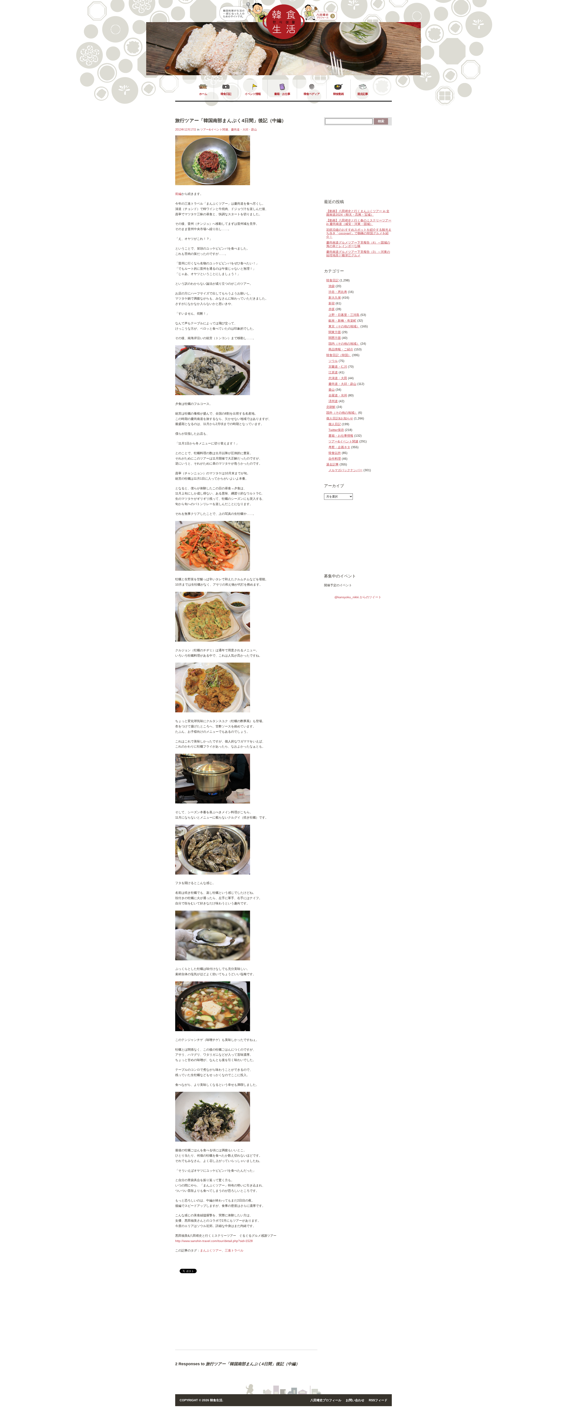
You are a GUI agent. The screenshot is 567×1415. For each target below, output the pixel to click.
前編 (178, 194)
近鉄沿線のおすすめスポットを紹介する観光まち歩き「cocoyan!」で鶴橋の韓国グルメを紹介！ (358, 233)
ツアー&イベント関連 (214, 129)
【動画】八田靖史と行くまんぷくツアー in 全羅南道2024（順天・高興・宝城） (357, 212)
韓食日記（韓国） (338, 355)
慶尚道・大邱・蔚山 (244, 129)
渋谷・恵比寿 (337, 292)
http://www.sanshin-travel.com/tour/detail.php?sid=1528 (214, 1241)
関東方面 (334, 332)
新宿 (331, 303)
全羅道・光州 (337, 395)
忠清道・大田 (337, 378)
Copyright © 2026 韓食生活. (201, 1400)
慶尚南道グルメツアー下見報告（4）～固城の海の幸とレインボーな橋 (358, 244)
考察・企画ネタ (339, 447)
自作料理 (334, 458)
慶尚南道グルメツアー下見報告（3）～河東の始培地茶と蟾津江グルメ (358, 253)
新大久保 (334, 297)
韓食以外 (334, 453)
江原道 (333, 372)
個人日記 (334, 424)
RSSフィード (378, 1400)
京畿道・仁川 (337, 366)
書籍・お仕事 (282, 94)
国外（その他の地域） (341, 412)
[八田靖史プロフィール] (321, 12)
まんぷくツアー (211, 1250)
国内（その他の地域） (343, 343)
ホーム (203, 94)
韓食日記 (226, 94)
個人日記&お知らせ (339, 418)
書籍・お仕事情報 (340, 435)
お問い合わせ (355, 1400)
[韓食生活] (284, 38)
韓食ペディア (312, 94)
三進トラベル (234, 1250)
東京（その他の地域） (343, 326)
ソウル (333, 361)
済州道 (333, 401)
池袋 (331, 286)
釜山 (331, 389)
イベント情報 (253, 94)
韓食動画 (338, 94)
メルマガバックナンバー (345, 470)
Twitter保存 (336, 430)
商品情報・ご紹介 (340, 349)
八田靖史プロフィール (325, 1400)
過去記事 (362, 94)
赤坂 (331, 309)
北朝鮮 (331, 407)
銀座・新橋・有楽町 (342, 320)
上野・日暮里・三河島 (343, 315)
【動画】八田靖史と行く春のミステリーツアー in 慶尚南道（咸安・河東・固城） (358, 222)
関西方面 (334, 338)
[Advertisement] (212, 1315)
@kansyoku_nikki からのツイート (357, 597)
